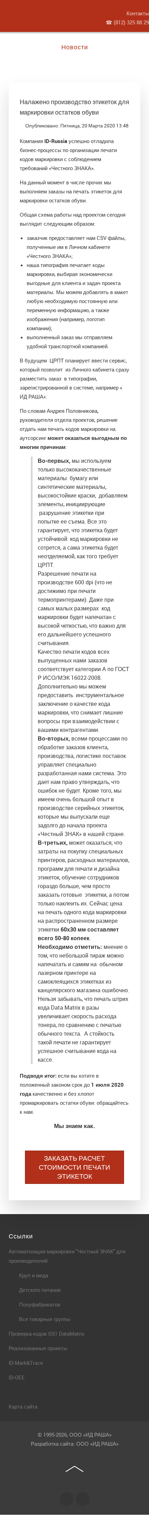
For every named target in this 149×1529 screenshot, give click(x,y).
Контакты (137, 13)
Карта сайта (23, 1406)
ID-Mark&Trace (26, 1362)
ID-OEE (17, 1377)
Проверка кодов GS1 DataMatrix (47, 1333)
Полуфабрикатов (39, 1304)
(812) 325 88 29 (131, 22)
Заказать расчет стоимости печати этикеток (74, 1167)
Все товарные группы (44, 1318)
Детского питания (40, 1289)
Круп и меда (33, 1275)
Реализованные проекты (38, 1348)
